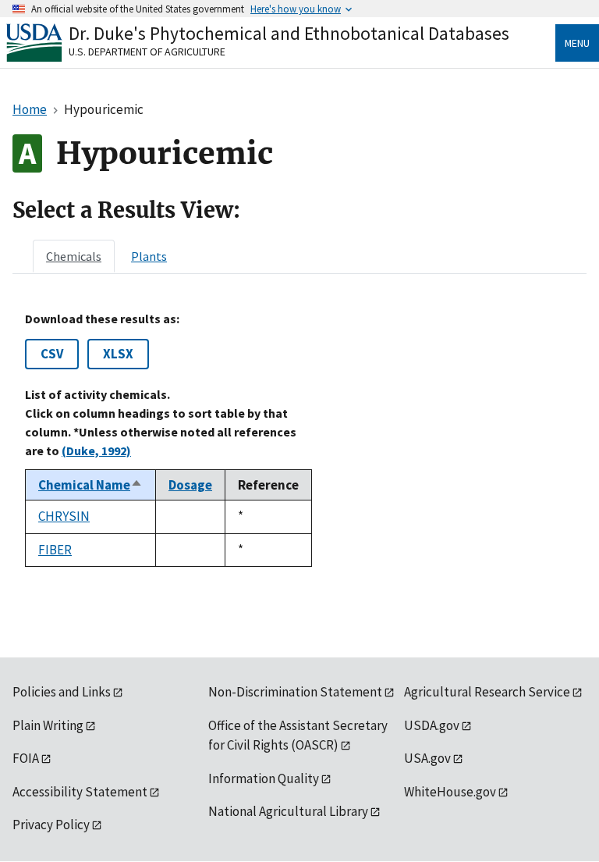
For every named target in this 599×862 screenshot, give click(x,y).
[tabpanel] (299, 439)
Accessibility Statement (79, 791)
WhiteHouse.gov (450, 791)
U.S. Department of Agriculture (147, 52)
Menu (577, 43)
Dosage (190, 484)
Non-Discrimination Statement (295, 691)
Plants (149, 256)
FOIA (25, 758)
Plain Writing (47, 725)
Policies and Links (61, 691)
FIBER (55, 549)
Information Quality (263, 778)
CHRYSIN (64, 516)
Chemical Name (90, 484)
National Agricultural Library (288, 811)
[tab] (73, 256)
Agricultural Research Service (487, 691)
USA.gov (427, 758)
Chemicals (73, 256)
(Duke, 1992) (96, 450)
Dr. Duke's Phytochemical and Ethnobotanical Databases (289, 33)
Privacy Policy (51, 824)
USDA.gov (431, 725)
